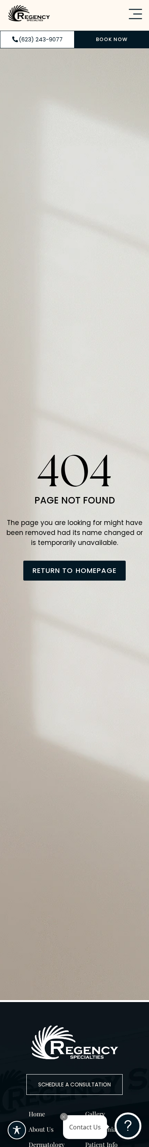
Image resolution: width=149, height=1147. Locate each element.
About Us (41, 1129)
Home (37, 1114)
